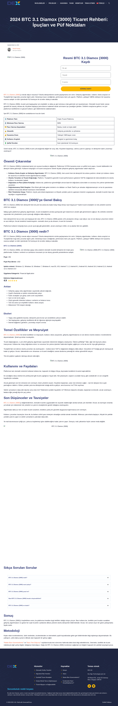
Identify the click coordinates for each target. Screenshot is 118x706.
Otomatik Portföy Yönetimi (43, 670)
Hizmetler (79, 3)
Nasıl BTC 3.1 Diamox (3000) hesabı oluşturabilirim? (25, 598)
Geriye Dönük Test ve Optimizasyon (46, 681)
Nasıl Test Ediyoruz (33, 643)
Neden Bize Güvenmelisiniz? (71, 677)
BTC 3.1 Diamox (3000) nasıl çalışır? (20, 584)
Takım (71, 3)
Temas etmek (90, 3)
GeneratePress (27, 702)
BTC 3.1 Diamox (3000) (12, 95)
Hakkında (64, 3)
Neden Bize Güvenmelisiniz (13, 643)
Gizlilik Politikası (107, 702)
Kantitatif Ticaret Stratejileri (44, 677)
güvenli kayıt (85, 89)
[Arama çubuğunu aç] (109, 3)
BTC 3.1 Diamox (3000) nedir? (18, 577)
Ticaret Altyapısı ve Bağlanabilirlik (45, 684)
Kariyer (65, 670)
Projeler (52, 3)
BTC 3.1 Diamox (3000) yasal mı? (19, 591)
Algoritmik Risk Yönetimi (43, 673)
